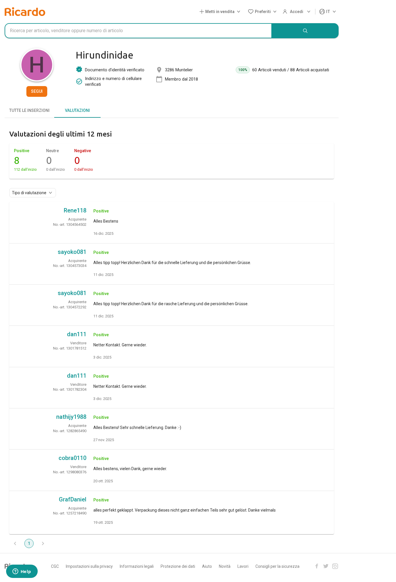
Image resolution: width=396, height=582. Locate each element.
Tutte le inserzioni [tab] (29, 110)
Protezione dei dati (178, 566)
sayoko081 (72, 251)
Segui (37, 91)
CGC (55, 566)
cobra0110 (72, 457)
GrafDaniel (72, 499)
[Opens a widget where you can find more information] (22, 572)
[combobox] (138, 30)
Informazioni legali (137, 566)
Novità (224, 566)
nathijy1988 (71, 416)
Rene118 (75, 210)
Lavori (242, 566)
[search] (305, 30)
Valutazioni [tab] (77, 110)
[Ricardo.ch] (25, 11)
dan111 (76, 334)
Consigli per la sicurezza (277, 566)
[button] (221, 12)
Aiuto (207, 566)
